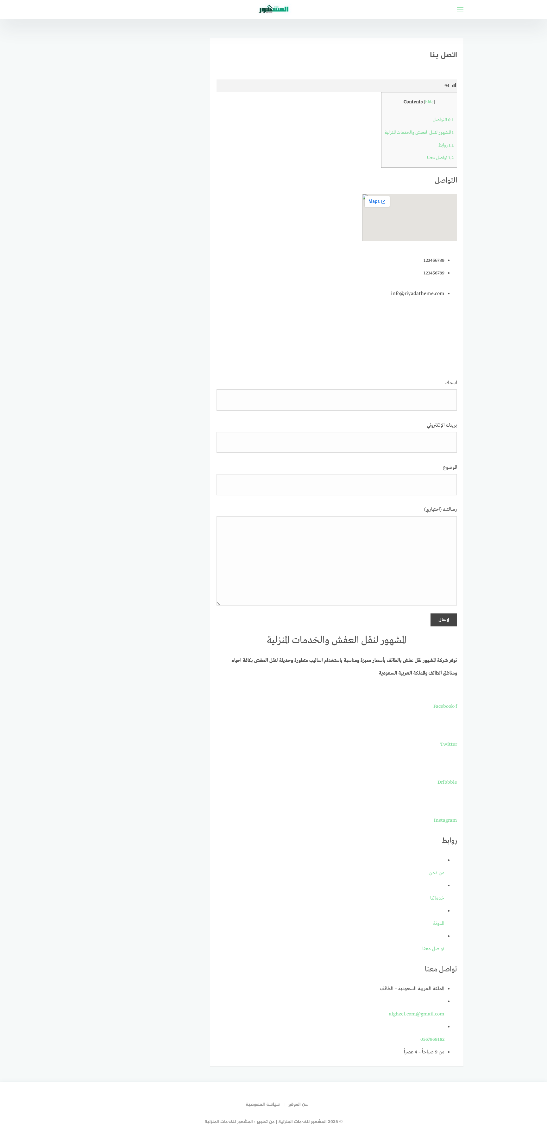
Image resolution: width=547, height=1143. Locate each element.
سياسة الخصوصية (263, 1104)
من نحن (436, 873)
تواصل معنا (440, 158)
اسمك (451, 383)
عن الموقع (298, 1104)
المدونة (438, 923)
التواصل (443, 120)
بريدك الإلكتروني (442, 425)
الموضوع (450, 467)
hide (429, 102)
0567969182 (432, 1039)
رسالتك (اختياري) (440, 509)
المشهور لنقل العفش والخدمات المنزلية (419, 132)
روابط (446, 145)
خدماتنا (437, 898)
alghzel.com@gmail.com (416, 1014)
